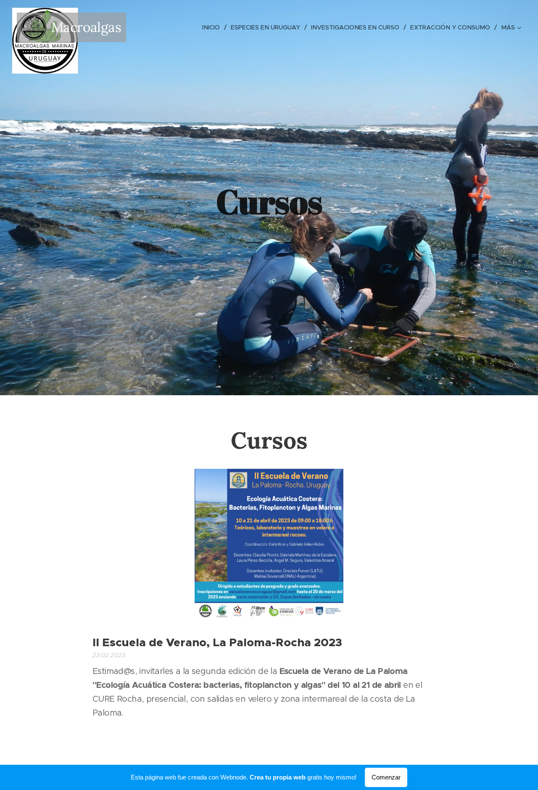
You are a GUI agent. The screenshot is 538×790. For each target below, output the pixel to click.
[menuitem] (213, 27)
